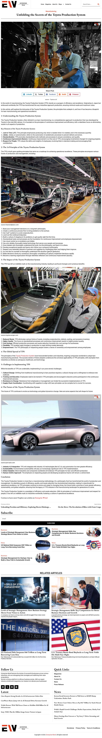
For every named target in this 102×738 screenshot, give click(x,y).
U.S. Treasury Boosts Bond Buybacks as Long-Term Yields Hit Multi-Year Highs (68, 546)
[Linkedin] (3, 687)
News (3, 543)
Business (4, 530)
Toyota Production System (25, 356)
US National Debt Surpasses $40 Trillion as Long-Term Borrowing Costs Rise (16, 546)
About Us (54, 4)
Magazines (48, 4)
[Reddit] (12, 687)
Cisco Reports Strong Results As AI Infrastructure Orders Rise (22, 696)
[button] (27, 94)
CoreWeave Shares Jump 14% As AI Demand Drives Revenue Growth (24, 701)
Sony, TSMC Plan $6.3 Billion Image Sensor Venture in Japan (21, 712)
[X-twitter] (7, 687)
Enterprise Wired (41, 498)
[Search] (98, 4)
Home (42, 4)
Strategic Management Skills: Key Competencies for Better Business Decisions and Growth (67, 533)
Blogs (60, 4)
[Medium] (16, 687)
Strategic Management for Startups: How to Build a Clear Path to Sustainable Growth (16, 559)
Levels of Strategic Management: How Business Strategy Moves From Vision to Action (18, 533)
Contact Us (68, 4)
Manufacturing (51, 11)
